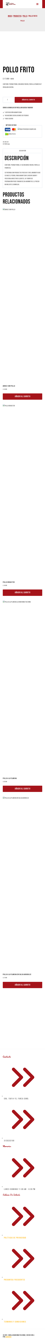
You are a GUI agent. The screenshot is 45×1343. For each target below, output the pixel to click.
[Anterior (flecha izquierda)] (4, 671)
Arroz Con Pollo (9, 386)
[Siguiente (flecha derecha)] (41, 671)
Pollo (22, 21)
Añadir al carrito (28, 100)
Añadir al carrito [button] (22, 396)
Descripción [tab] (22, 151)
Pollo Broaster (9, 582)
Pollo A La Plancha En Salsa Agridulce (17, 974)
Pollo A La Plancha (10, 778)
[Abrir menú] (37, 4)
